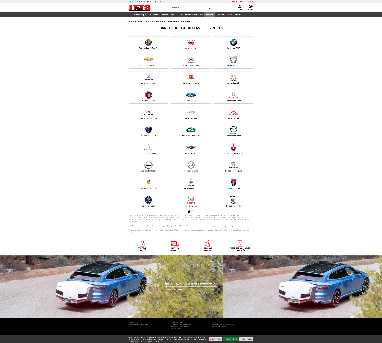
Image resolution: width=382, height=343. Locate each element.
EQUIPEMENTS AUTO (148, 21)
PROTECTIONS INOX (235, 15)
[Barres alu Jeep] (191, 116)
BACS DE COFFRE (168, 15)
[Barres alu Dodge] (233, 81)
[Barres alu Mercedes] (148, 151)
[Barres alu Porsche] (148, 186)
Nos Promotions (176, 328)
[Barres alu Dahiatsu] (191, 81)
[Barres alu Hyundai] (148, 116)
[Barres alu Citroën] (191, 63)
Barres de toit (161, 21)
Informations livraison (178, 322)
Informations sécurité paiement (181, 324)
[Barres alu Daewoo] (148, 81)
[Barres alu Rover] (233, 186)
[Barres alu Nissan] (148, 168)
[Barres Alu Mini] (191, 151)
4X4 (129, 15)
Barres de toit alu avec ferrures (179, 21)
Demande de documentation (180, 326)
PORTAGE (209, 15)
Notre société (133, 322)
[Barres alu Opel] (191, 168)
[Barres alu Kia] (233, 116)
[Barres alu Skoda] (233, 203)
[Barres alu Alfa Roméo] (148, 46)
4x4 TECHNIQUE (140, 15)
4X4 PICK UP (153, 15)
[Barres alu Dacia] (233, 63)
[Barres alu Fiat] (148, 98)
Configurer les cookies (219, 326)
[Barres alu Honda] (233, 98)
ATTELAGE (220, 15)
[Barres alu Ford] (191, 98)
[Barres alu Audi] (191, 46)
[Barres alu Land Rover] (191, 133)
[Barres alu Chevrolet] (148, 63)
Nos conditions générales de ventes (223, 324)
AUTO (179, 15)
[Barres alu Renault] (191, 186)
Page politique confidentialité (138, 324)
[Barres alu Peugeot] (233, 168)
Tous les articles (134, 21)
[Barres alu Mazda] (233, 133)
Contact (214, 322)
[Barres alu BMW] (233, 46)
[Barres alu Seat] (191, 203)
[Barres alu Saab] (148, 203)
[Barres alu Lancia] (148, 133)
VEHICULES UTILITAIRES (194, 15)
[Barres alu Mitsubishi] (233, 151)
